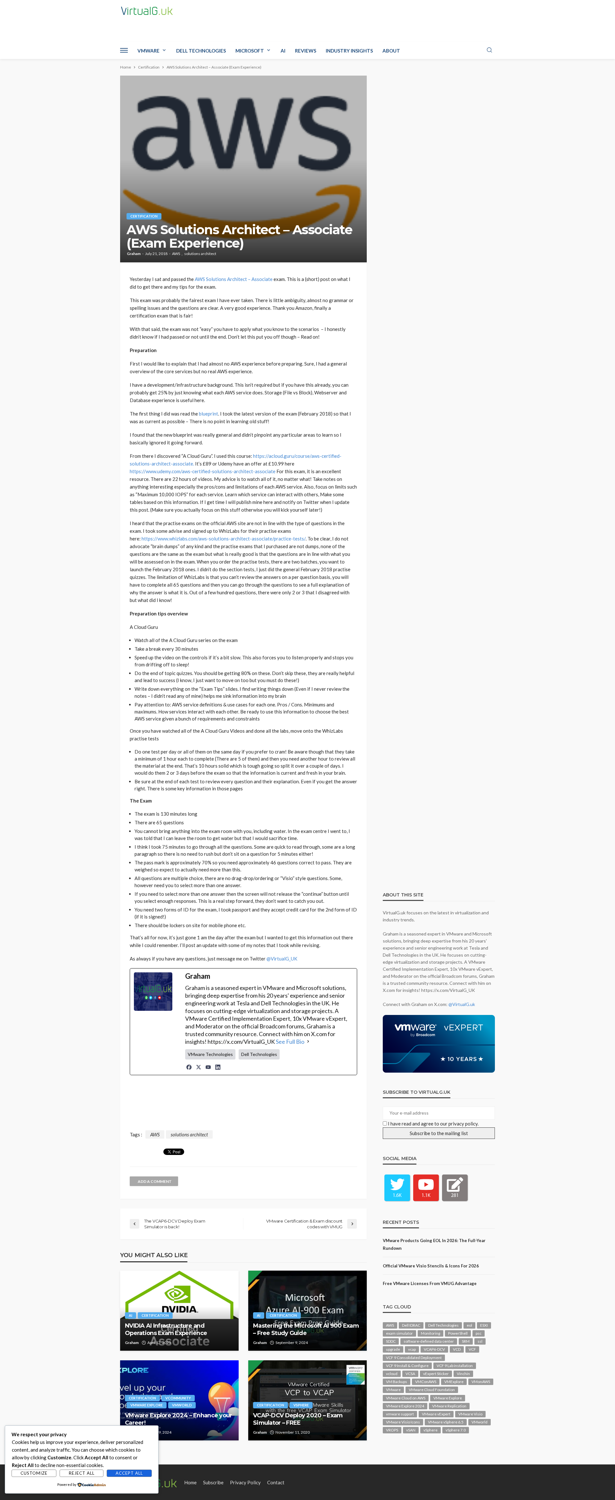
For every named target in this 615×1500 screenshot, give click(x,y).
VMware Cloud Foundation (432, 1389)
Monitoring (430, 1333)
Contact (275, 1482)
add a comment (155, 1181)
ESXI (484, 1325)
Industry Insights (349, 51)
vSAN (410, 1430)
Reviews (305, 51)
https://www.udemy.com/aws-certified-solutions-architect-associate (202, 471)
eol (469, 1325)
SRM (466, 1341)
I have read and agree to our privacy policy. (433, 1123)
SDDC (391, 1341)
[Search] (489, 50)
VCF (472, 1349)
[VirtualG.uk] (147, 10)
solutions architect (200, 253)
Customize (33, 1473)
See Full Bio (290, 1041)
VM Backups (396, 1381)
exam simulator (399, 1333)
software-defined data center (429, 1341)
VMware (148, 51)
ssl (480, 1341)
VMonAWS (481, 1381)
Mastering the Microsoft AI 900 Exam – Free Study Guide (306, 1329)
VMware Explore (146, 1405)
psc (478, 1333)
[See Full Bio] (308, 1041)
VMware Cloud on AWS (405, 1398)
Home (190, 1482)
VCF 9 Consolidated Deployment (414, 1357)
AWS (176, 253)
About (391, 51)
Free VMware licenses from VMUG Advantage (430, 1283)
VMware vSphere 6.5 (445, 1422)
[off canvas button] (124, 50)
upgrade (393, 1349)
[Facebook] (189, 1067)
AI (283, 51)
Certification (144, 216)
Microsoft (249, 51)
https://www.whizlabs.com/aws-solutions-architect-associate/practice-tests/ (224, 538)
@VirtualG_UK (281, 958)
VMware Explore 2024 (405, 1406)
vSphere (301, 1405)
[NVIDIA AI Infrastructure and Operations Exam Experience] (179, 1311)
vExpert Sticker (436, 1373)
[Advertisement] (243, 1104)
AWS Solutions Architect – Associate (234, 279)
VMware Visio (470, 1414)
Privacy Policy (245, 1482)
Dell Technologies (201, 51)
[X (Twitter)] (198, 1067)
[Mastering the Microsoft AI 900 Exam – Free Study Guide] (307, 1311)
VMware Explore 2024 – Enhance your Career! (178, 1419)
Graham (134, 253)
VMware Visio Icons (403, 1422)
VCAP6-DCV (434, 1349)
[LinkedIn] (218, 1067)
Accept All (129, 1473)
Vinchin (463, 1373)
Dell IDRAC (411, 1325)
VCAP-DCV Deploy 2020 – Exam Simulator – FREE (298, 1419)
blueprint (208, 413)
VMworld (182, 1405)
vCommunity (178, 1398)
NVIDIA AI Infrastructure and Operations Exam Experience (166, 1329)
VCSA (410, 1373)
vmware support (400, 1414)
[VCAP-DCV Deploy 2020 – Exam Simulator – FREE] (307, 1400)
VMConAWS (425, 1381)
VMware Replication (449, 1406)
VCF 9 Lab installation (455, 1365)
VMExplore (453, 1381)
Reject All (81, 1473)
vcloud (392, 1373)
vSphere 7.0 (456, 1430)
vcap (412, 1349)
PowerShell (458, 1333)
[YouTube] (208, 1067)
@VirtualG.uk (461, 1004)
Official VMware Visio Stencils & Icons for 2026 (431, 1265)
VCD (457, 1349)
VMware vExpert (436, 1414)
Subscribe (213, 1482)
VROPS (392, 1430)
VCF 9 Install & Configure (407, 1365)
